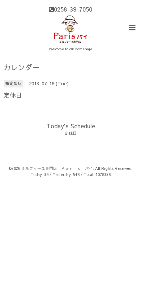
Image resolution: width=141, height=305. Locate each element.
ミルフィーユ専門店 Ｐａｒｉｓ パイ (57, 168)
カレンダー (22, 67)
